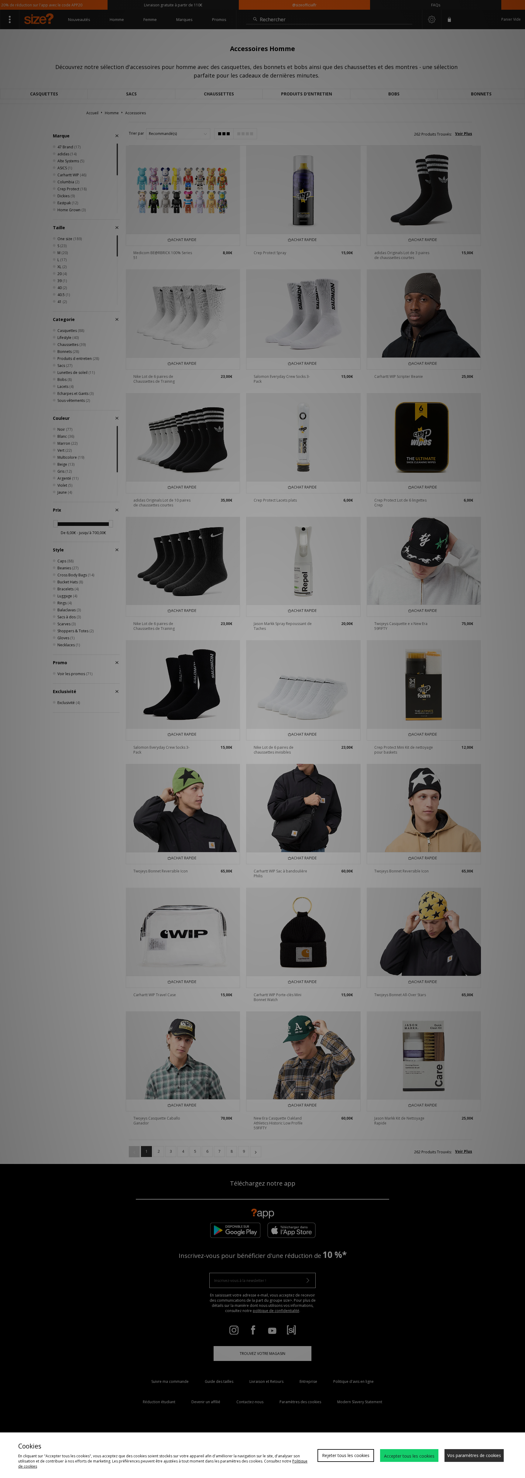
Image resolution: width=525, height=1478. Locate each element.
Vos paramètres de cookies (474, 1455)
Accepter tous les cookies (409, 1456)
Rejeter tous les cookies (345, 1455)
